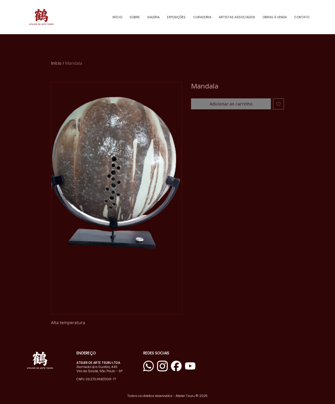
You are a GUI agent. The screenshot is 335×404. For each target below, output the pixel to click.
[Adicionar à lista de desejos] (278, 103)
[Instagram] (162, 366)
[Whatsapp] (148, 366)
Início (56, 63)
